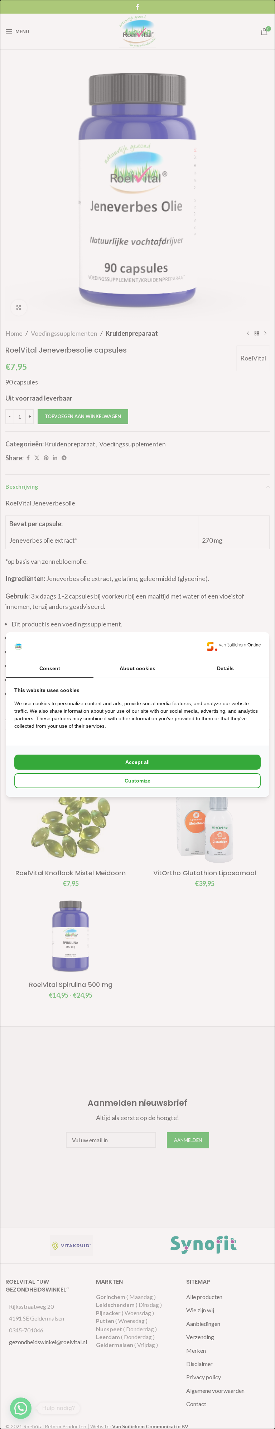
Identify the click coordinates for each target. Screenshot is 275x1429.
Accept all (137, 762)
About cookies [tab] (137, 668)
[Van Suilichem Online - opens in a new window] (234, 646)
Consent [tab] (49, 668)
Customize (137, 781)
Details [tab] (225, 668)
